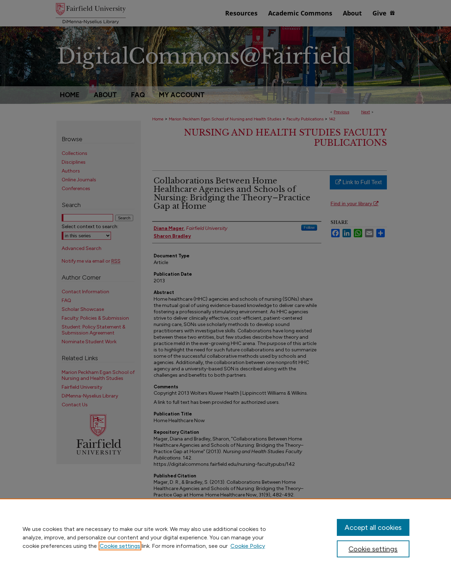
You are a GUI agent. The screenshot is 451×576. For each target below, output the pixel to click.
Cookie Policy (247, 546)
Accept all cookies (373, 527)
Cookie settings (120, 546)
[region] (225, 537)
